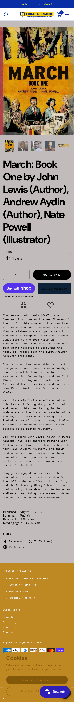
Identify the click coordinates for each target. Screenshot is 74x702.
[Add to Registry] (23, 305)
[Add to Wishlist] (50, 305)
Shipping (9, 622)
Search (8, 617)
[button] (5, 14)
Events (8, 632)
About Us (9, 627)
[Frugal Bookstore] (36, 14)
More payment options (19, 296)
